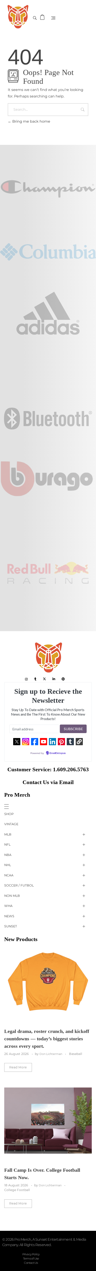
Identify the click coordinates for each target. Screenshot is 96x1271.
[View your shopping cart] (43, 17)
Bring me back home (30, 121)
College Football (17, 1190)
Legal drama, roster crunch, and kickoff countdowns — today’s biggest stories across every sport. (46, 1038)
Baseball (75, 1054)
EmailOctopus (58, 753)
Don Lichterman (51, 1054)
